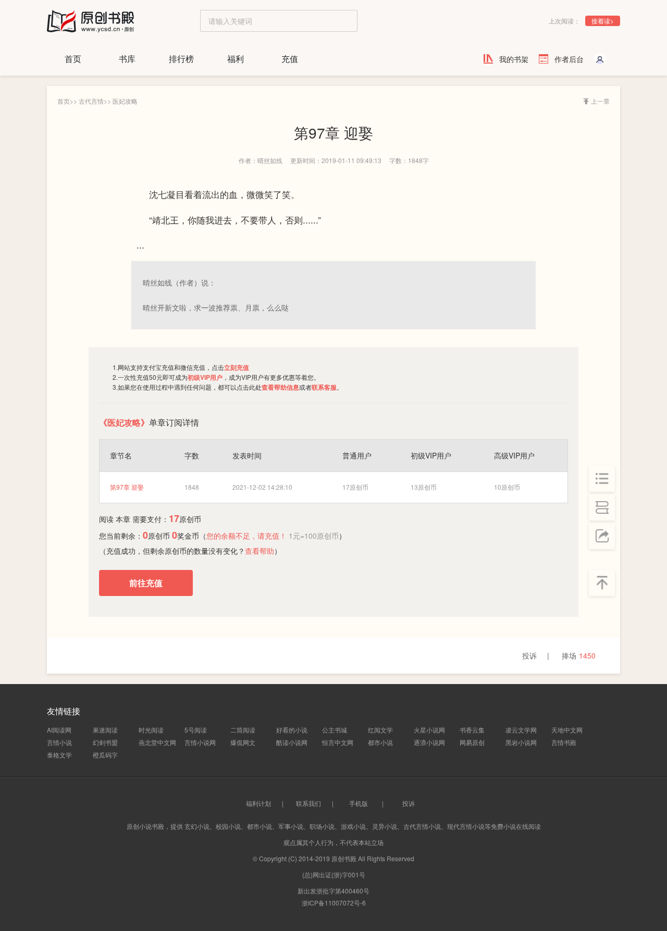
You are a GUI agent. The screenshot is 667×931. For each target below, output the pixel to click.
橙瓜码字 (105, 754)
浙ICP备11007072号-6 (334, 902)
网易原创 (472, 742)
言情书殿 (563, 742)
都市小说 (380, 742)
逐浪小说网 (429, 742)
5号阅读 (195, 729)
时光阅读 (151, 729)
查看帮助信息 (280, 387)
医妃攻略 (125, 100)
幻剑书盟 (105, 742)
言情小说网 (200, 742)
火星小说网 (429, 729)
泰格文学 (59, 754)
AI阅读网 (59, 729)
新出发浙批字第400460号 (333, 890)
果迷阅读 (105, 729)
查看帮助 (259, 550)
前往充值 (146, 583)
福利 (235, 59)
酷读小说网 (291, 742)
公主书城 (334, 729)
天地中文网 (567, 729)
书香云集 (472, 729)
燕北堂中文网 (157, 742)
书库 (127, 59)
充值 (289, 59)
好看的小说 (291, 729)
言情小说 (59, 742)
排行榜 (181, 59)
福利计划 (258, 803)
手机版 (358, 803)
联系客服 (324, 387)
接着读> (602, 20)
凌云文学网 (521, 729)
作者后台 (569, 59)
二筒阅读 (242, 729)
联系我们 (308, 803)
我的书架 (513, 59)
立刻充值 (236, 367)
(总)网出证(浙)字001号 (333, 874)
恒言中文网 (337, 742)
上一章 (600, 100)
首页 (73, 59)
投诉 (529, 655)
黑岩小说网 (521, 742)
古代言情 (91, 100)
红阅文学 (380, 729)
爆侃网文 (242, 742)
